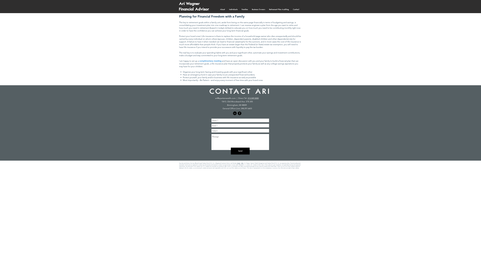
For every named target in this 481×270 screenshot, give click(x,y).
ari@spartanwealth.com (225, 98)
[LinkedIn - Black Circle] (235, 113)
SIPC (242, 163)
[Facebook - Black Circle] (239, 113)
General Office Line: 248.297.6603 (237, 108)
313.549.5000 (253, 98)
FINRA (238, 163)
